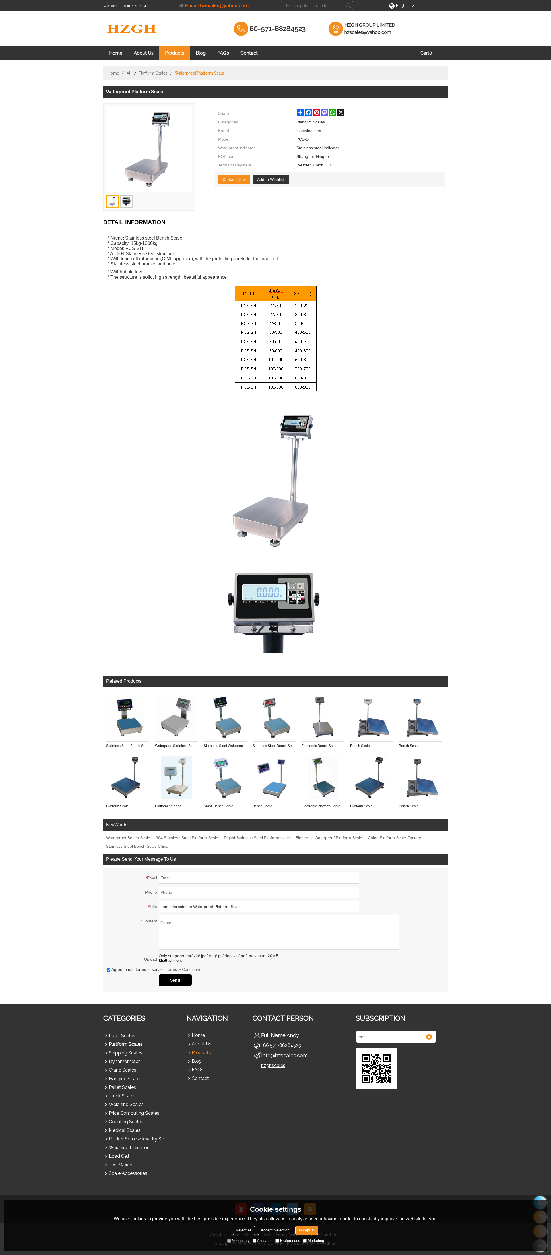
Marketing (316, 1240)
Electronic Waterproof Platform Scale (329, 837)
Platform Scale (117, 806)
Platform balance (168, 806)
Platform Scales (153, 73)
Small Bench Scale (218, 806)
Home (115, 53)
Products (174, 53)
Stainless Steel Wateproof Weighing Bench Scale (225, 746)
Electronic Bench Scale (319, 746)
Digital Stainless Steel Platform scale (257, 837)
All (129, 73)
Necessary (241, 1240)
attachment (172, 960)
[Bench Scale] (371, 717)
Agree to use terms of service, (156, 969)
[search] (348, 5)
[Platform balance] (176, 777)
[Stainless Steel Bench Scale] (127, 717)
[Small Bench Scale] (225, 777)
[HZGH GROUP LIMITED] (132, 29)
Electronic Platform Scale (320, 806)
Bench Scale (360, 746)
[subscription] (429, 1037)
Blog (201, 53)
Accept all (306, 1230)
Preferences (290, 1240)
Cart (426, 53)
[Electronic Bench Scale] (322, 717)
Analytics (265, 1240)
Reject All (244, 1230)
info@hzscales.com (284, 1055)
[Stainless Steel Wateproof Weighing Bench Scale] (225, 717)
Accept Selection (275, 1230)
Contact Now (234, 179)
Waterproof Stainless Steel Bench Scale (176, 746)
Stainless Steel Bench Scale (127, 746)
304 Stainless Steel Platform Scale (187, 837)
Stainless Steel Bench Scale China (137, 846)
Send (175, 980)
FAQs (223, 53)
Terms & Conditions (183, 969)
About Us (144, 53)
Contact (249, 53)
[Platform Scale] (127, 777)
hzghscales (273, 1065)
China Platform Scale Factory (394, 837)
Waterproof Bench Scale (128, 837)
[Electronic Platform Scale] (322, 777)
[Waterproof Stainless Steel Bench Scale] (176, 717)
